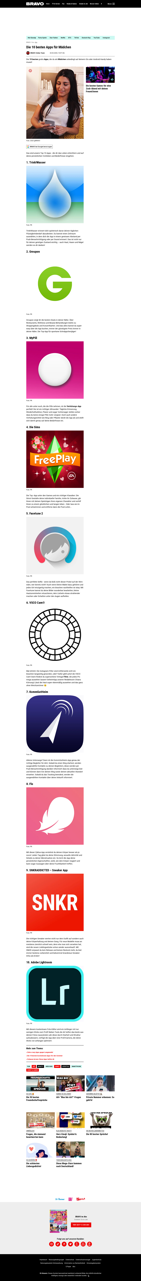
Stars (48, 4)
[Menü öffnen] (113, 4)
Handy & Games (72, 4)
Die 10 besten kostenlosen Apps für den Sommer (45, 1056)
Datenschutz (70, 1260)
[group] (69, 38)
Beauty (40, 1066)
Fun (63, 4)
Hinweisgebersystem (94, 1263)
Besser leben (94, 4)
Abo (74, 1266)
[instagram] (51, 1244)
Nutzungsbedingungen (56, 1260)
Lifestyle (65, 1066)
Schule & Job (83, 4)
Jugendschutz (96, 1260)
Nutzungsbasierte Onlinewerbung (51, 1263)
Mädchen (49, 1066)
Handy (57, 1066)
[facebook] (64, 1244)
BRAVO (28, 42)
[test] (76, 1244)
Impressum (43, 1260)
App (36, 42)
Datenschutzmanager (83, 1260)
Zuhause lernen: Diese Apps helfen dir (40, 1059)
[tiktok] (57, 1244)
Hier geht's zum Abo (81, 1225)
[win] (89, 1244)
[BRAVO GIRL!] (70, 1199)
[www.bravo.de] (35, 3)
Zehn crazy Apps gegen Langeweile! (40, 1052)
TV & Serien (56, 4)
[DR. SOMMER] (60, 1199)
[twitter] (70, 1244)
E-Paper (68, 1266)
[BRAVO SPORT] (81, 1199)
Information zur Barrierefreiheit (74, 1263)
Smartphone (76, 1066)
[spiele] (83, 1244)
